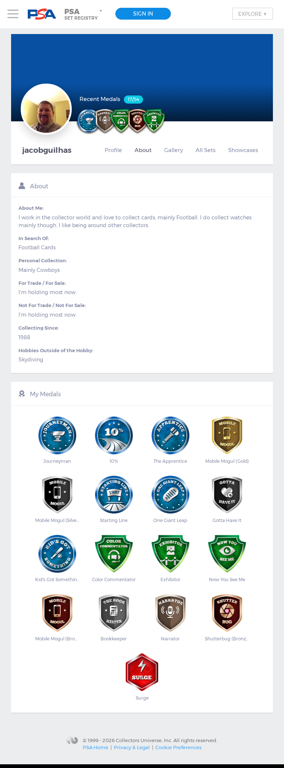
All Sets (206, 150)
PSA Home (95, 747)
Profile (113, 150)
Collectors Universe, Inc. (144, 740)
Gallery (173, 150)
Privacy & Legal (132, 747)
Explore (252, 13)
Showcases (243, 150)
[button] (84, 14)
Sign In (143, 13)
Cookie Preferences (178, 747)
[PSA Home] (45, 14)
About (143, 150)
